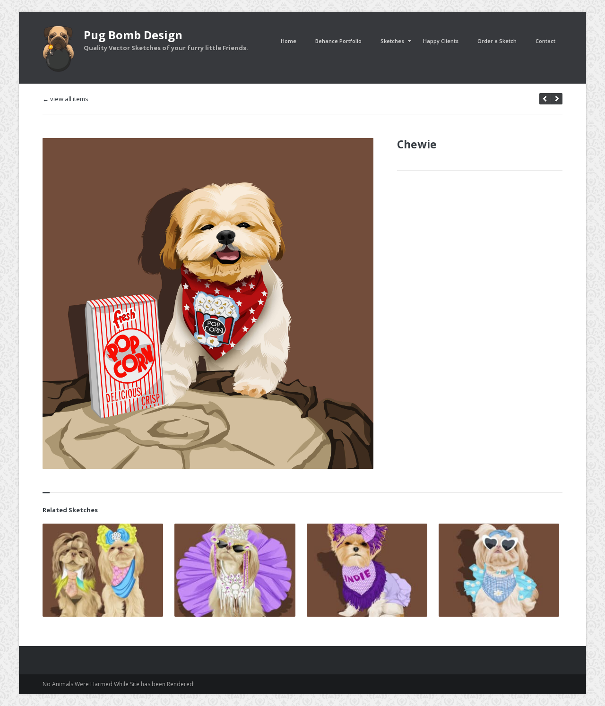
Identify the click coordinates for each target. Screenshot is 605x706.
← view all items (65, 99)
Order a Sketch (497, 40)
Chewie (417, 144)
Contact (545, 40)
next (545, 98)
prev (556, 98)
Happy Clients (440, 40)
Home (288, 40)
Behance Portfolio (338, 40)
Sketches (392, 40)
